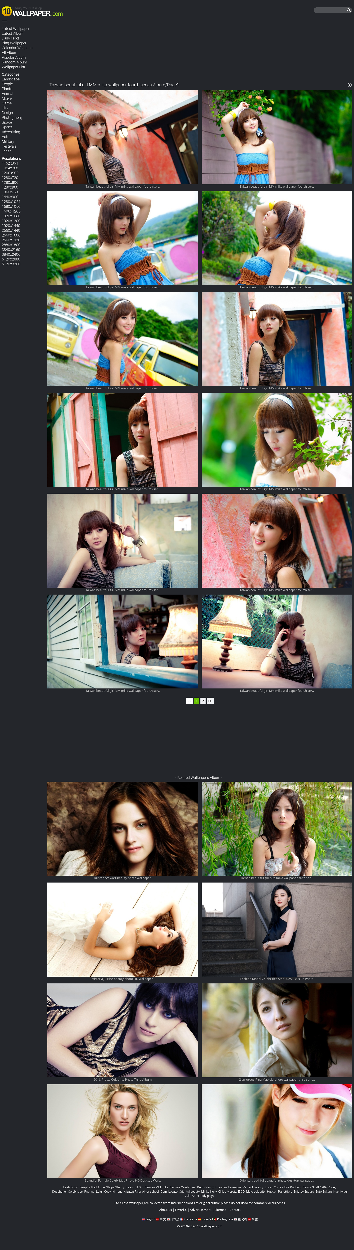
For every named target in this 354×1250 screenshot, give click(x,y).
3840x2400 (11, 254)
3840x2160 (11, 249)
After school (150, 1191)
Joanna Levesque (229, 1187)
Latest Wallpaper (16, 28)
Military (8, 141)
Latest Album (13, 33)
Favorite (181, 1210)
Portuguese (225, 1219)
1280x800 (10, 182)
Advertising (11, 131)
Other (6, 151)
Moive (7, 98)
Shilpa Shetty (115, 1187)
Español (207, 1219)
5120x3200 (11, 263)
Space (7, 122)
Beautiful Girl (134, 1187)
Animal (7, 93)
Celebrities (75, 1191)
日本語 (175, 1219)
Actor (195, 1196)
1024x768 (10, 167)
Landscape (11, 79)
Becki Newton (206, 1187)
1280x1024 (11, 201)
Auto (5, 136)
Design (7, 112)
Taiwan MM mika (156, 1187)
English (150, 1219)
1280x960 (10, 187)
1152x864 (10, 163)
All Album (9, 52)
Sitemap (220, 1210)
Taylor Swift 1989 (315, 1187)
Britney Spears (304, 1191)
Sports (7, 127)
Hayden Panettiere (279, 1191)
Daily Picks (11, 38)
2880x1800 (11, 244)
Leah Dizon (70, 1187)
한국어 (242, 1219)
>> (210, 701)
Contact (235, 1210)
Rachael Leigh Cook (97, 1191)
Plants (7, 88)
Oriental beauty (189, 1191)
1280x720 (10, 177)
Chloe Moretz (227, 1191)
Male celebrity (256, 1191)
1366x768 (10, 191)
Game (7, 103)
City (5, 107)
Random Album (14, 62)
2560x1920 (11, 239)
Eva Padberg (292, 1187)
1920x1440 (11, 225)
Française (190, 1219)
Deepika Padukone (92, 1187)
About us (165, 1210)
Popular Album (14, 57)
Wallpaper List (13, 66)
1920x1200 (11, 220)
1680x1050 (11, 206)
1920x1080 (11, 215)
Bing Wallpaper (14, 42)
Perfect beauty (253, 1187)
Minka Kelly (209, 1191)
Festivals (9, 146)
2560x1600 (11, 235)
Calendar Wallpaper (18, 47)
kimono (117, 1191)
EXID (241, 1191)
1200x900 (10, 172)
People (7, 83)
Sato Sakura (323, 1191)
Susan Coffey (274, 1187)
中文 (163, 1219)
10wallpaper (34, 10)
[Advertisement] (199, 51)
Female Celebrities (183, 1187)
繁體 (254, 1219)
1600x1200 (11, 211)
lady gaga (207, 1196)
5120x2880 (11, 259)
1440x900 (10, 196)
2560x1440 (11, 230)
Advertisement (200, 1210)
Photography (12, 117)
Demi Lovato (169, 1191)
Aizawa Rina (132, 1191)
